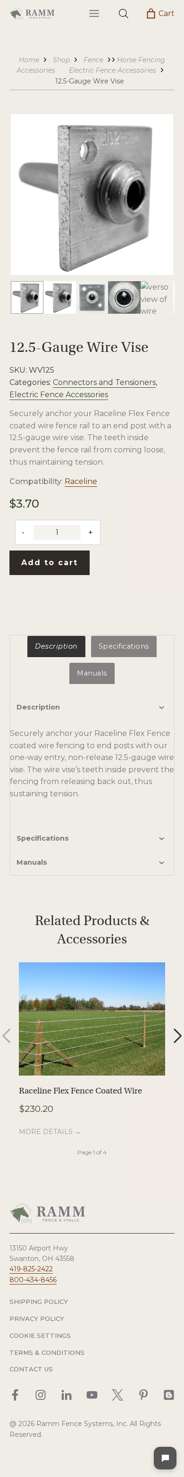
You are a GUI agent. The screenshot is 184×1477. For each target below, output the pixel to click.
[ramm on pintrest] (143, 1395)
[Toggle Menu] (94, 13)
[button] (27, 297)
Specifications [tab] (43, 838)
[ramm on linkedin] (66, 1395)
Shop (61, 60)
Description (56, 646)
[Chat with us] (165, 1458)
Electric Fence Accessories (112, 70)
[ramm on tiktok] (169, 1395)
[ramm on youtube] (92, 1395)
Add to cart (49, 562)
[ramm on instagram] (40, 1395)
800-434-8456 (33, 1280)
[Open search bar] (123, 13)
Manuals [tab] (32, 862)
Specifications (124, 646)
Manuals (92, 673)
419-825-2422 (31, 1269)
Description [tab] (38, 707)
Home (29, 60)
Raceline (81, 481)
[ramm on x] (117, 1395)
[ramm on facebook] (15, 1395)
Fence (93, 60)
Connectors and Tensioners (104, 382)
